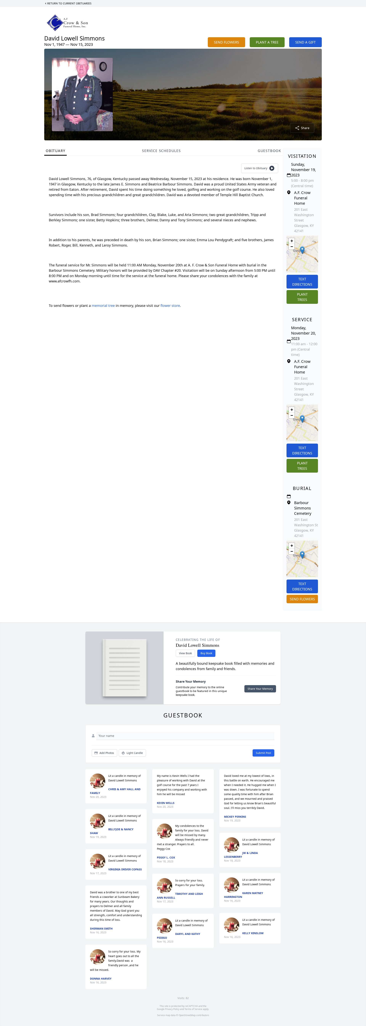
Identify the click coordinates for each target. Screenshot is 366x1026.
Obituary (55, 150)
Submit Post (263, 753)
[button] (302, 250)
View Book (185, 653)
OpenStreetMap (187, 1015)
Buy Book (206, 653)
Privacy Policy (172, 1009)
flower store (170, 305)
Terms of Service (193, 1009)
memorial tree (103, 305)
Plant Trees (302, 297)
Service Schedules (161, 150)
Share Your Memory (260, 688)
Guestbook (269, 150)
